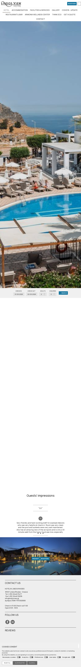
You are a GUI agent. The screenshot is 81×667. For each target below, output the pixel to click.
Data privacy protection (49, 655)
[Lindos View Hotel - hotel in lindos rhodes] (11, 4)
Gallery (56, 10)
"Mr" (40, 508)
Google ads (66, 657)
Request (35, 559)
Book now (72, 4)
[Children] (52, 294)
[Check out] (31, 294)
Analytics (25, 657)
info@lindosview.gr (12, 598)
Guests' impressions (40, 496)
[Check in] (18, 294)
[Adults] (43, 294)
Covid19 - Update (70, 10)
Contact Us (7, 425)
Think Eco (56, 14)
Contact (40, 19)
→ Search (63, 293)
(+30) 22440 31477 (15, 594)
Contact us (12, 583)
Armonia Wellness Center (37, 14)
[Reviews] (6, 639)
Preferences (39, 657)
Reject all (7, 663)
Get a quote (69, 14)
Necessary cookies (9, 657)
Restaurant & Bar (14, 14)
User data (52, 657)
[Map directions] (79, 3)
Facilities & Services (40, 10)
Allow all (32, 663)
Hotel (6, 10)
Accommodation (20, 10)
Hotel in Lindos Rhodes (14, 589)
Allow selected (20, 663)
